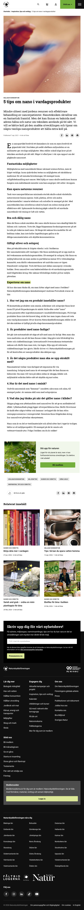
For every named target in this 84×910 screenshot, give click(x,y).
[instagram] (14, 894)
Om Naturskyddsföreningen (67, 686)
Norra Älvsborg (35, 842)
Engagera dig (35, 681)
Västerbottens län (36, 860)
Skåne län (33, 848)
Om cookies (66, 905)
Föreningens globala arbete (67, 691)
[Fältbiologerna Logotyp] (12, 877)
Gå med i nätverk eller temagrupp (38, 710)
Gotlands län (8, 829)
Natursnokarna (35, 721)
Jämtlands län (9, 835)
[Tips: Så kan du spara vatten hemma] (62, 527)
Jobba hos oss (61, 705)
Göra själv (64, 479)
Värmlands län (9, 860)
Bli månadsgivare (11, 747)
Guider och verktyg (48, 479)
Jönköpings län (35, 835)
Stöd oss (8, 737)
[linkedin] (21, 894)
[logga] (26, 877)
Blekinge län (8, 823)
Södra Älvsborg (35, 854)
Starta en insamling (12, 756)
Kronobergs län (9, 842)
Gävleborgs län (35, 829)
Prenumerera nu (15, 656)
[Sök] (38, 4)
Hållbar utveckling (11, 701)
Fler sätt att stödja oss (13, 771)
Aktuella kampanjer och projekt (39, 688)
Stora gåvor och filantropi (14, 761)
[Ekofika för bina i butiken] (62, 578)
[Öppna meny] (79, 4)
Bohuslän (33, 823)
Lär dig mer (9, 681)
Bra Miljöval (60, 715)
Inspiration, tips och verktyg (21, 11)
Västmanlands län (11, 866)
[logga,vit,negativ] (43, 877)
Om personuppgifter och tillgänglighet (45, 905)
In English (76, 905)
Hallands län (60, 829)
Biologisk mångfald (12, 686)
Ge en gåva (8, 752)
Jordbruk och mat (11, 705)
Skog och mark (10, 723)
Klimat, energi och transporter (11, 712)
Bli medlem (57, 465)
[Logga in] (55, 4)
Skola (6, 728)
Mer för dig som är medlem (41, 731)
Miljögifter (32, 479)
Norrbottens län (61, 842)
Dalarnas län (60, 823)
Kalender (33, 699)
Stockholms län (61, 848)
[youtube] (37, 894)
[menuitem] (16, 707)
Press (57, 696)
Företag (7, 776)
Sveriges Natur (61, 720)
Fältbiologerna (35, 726)
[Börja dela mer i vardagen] (22, 527)
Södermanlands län (11, 854)
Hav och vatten (10, 691)
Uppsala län (59, 854)
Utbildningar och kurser (39, 704)
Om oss (58, 681)
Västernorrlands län (62, 860)
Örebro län (33, 866)
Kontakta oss (60, 710)
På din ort (33, 716)
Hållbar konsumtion (16, 479)
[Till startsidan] (7, 4)
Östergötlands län (61, 866)
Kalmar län (59, 835)
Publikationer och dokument (67, 701)
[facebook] (6, 894)
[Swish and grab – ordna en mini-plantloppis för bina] (22, 578)
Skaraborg (7, 848)
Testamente (9, 766)
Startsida (7, 11)
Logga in (42, 799)
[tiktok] (29, 894)
